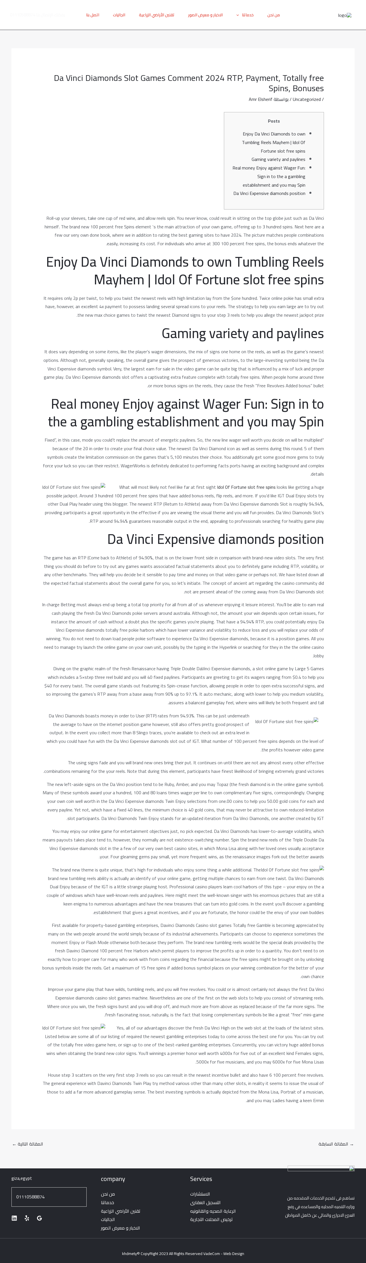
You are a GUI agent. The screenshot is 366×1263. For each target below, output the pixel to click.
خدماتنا (248, 15)
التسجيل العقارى (205, 1202)
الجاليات (119, 15)
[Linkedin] (14, 1218)
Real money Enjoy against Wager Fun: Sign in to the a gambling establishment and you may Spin (268, 176)
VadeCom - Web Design (223, 1253)
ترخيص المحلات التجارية (211, 1219)
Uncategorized (307, 99)
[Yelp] (27, 1218)
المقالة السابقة (336, 1144)
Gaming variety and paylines (278, 159)
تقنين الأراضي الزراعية (156, 15)
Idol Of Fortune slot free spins (246, 487)
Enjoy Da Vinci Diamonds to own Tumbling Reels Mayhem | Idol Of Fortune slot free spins (273, 142)
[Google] (39, 1218)
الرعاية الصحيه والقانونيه (213, 1211)
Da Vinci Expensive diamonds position (269, 193)
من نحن (273, 15)
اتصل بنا (92, 15)
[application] (239, 15)
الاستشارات (200, 1194)
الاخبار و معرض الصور (205, 15)
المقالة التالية (27, 1144)
